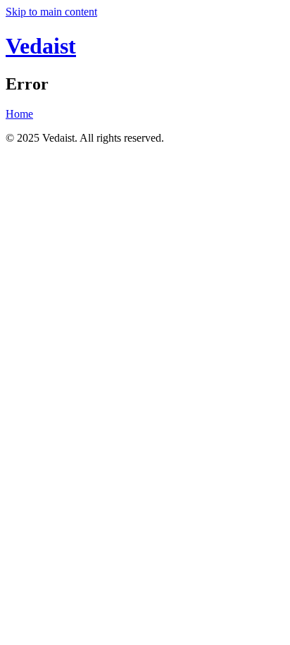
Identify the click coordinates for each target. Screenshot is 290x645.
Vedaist (41, 46)
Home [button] (19, 114)
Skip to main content (51, 12)
